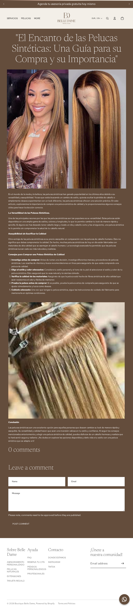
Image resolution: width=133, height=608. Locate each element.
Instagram (54, 562)
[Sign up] (122, 563)
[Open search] (107, 18)
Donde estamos (57, 557)
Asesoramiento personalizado (15, 563)
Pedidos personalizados (36, 568)
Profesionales (35, 573)
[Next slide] (129, 4)
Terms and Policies (66, 603)
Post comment (20, 523)
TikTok (51, 566)
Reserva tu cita (36, 562)
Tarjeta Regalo (16, 580)
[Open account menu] (114, 18)
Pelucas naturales (13, 570)
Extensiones (14, 576)
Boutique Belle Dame (25, 603)
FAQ (29, 557)
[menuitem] (37, 18)
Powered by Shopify (45, 603)
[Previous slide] (4, 4)
